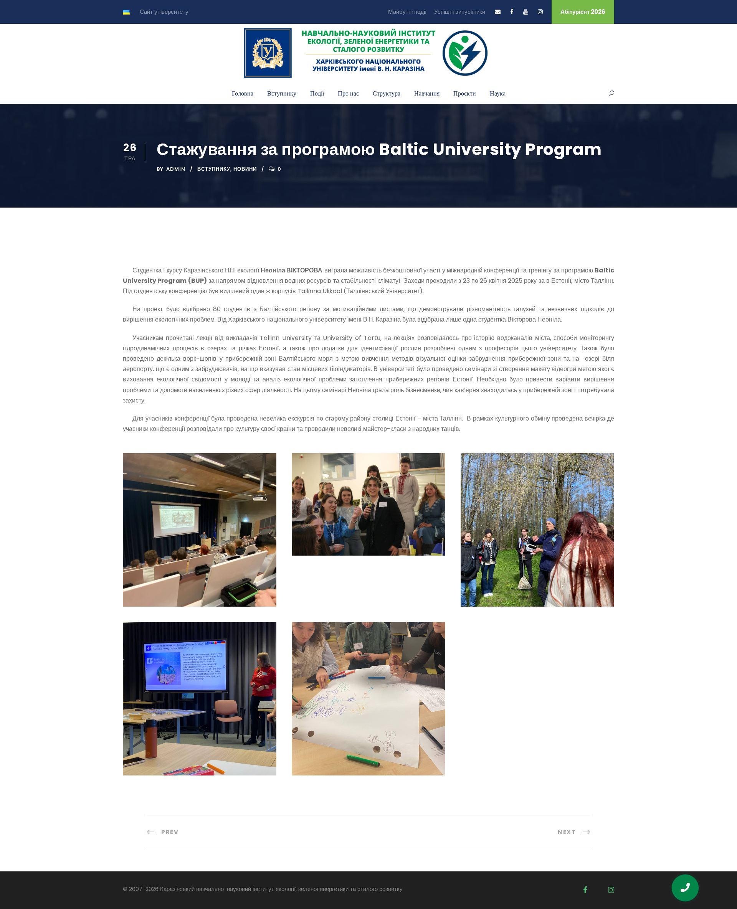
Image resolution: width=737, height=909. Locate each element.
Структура (386, 93)
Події (317, 93)
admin (175, 169)
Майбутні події (407, 12)
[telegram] (597, 890)
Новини (245, 169)
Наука (498, 93)
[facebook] (512, 12)
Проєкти (464, 93)
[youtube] (525, 12)
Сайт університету (164, 12)
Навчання (427, 93)
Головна (242, 93)
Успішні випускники (459, 12)
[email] (498, 12)
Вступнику (281, 93)
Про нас (348, 93)
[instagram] (540, 12)
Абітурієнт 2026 (582, 12)
